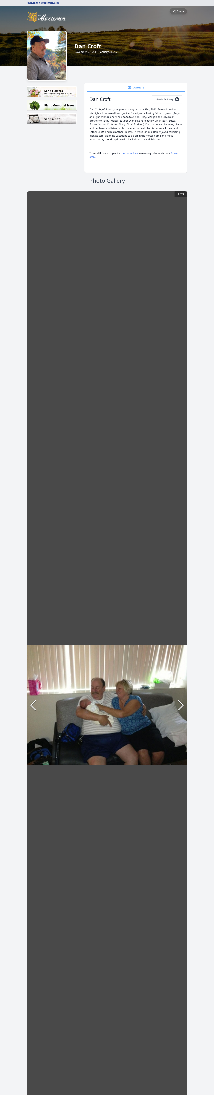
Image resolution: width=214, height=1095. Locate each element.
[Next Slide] (181, 705)
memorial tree (129, 153)
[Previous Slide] (33, 705)
